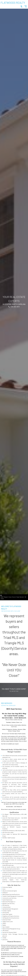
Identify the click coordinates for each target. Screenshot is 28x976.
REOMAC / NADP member (8, 837)
